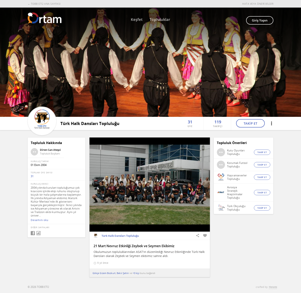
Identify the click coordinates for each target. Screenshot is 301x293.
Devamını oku (39, 220)
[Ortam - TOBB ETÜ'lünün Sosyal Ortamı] (44, 18)
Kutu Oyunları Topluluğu (236, 152)
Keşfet (137, 19)
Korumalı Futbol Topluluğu (237, 164)
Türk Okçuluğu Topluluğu (236, 207)
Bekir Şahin (123, 273)
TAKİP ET (250, 123)
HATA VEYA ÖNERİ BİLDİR (257, 4)
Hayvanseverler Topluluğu (237, 177)
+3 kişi (136, 273)
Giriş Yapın (260, 20)
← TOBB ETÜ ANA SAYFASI (44, 4)
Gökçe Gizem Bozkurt (104, 273)
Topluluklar (159, 19)
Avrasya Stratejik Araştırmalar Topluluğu (235, 192)
